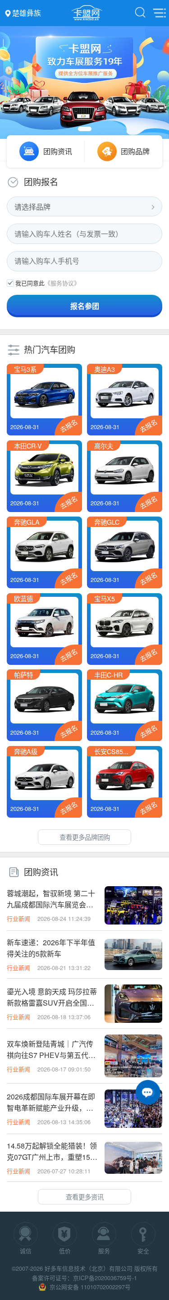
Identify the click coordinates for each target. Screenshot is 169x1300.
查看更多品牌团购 (84, 837)
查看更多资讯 (85, 1196)
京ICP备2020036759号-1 (105, 1277)
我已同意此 (30, 283)
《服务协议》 (62, 283)
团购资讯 (57, 151)
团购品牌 (135, 151)
